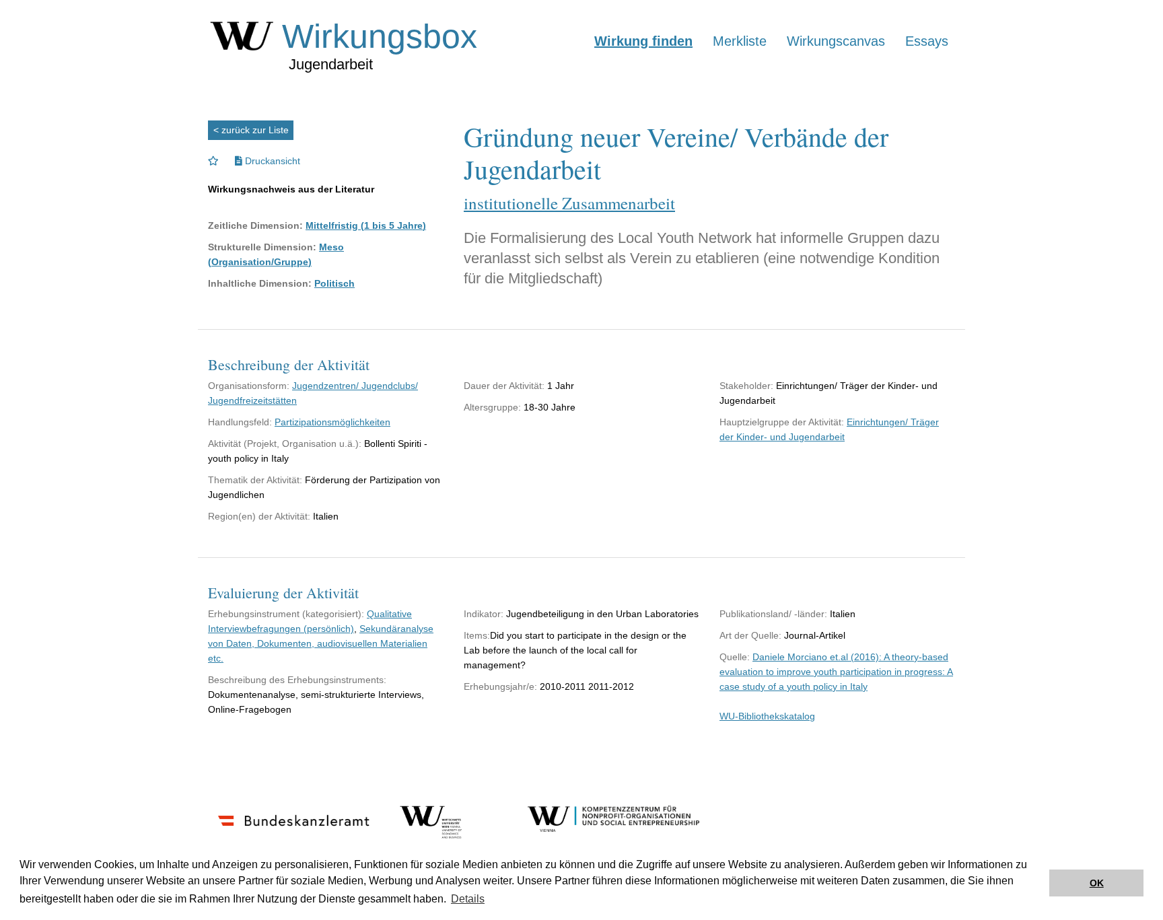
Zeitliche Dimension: (255, 225)
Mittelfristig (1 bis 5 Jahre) (366, 225)
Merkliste (740, 41)
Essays (926, 41)
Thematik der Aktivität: (255, 479)
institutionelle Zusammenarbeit (569, 203)
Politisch (334, 283)
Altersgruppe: (492, 407)
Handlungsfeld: (240, 422)
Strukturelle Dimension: (262, 247)
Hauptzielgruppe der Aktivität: (781, 422)
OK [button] (1097, 883)
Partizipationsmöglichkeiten (332, 422)
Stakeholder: (746, 385)
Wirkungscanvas (836, 41)
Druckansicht (271, 160)
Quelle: (734, 656)
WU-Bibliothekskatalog (767, 716)
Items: (477, 635)
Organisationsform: (248, 385)
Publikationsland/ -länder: (773, 613)
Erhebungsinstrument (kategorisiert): (286, 613)
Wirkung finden (643, 41)
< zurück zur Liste (251, 130)
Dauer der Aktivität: (504, 385)
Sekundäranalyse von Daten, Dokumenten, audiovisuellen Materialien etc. (320, 643)
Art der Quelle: (750, 635)
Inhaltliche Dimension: (260, 283)
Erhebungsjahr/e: (500, 686)
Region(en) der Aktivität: (259, 516)
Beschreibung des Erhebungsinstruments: (297, 679)
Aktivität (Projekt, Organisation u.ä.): (284, 443)
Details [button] (468, 899)
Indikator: (483, 613)
